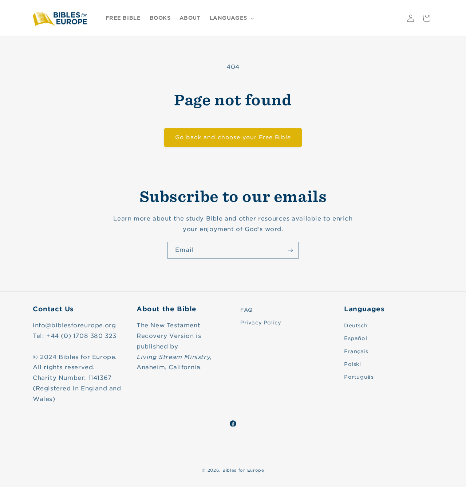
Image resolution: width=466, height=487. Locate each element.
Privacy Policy (260, 323)
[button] (231, 18)
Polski (352, 364)
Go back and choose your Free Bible (233, 137)
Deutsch (355, 325)
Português (359, 377)
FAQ (246, 310)
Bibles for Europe (243, 470)
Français (356, 351)
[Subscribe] (290, 250)
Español (355, 338)
